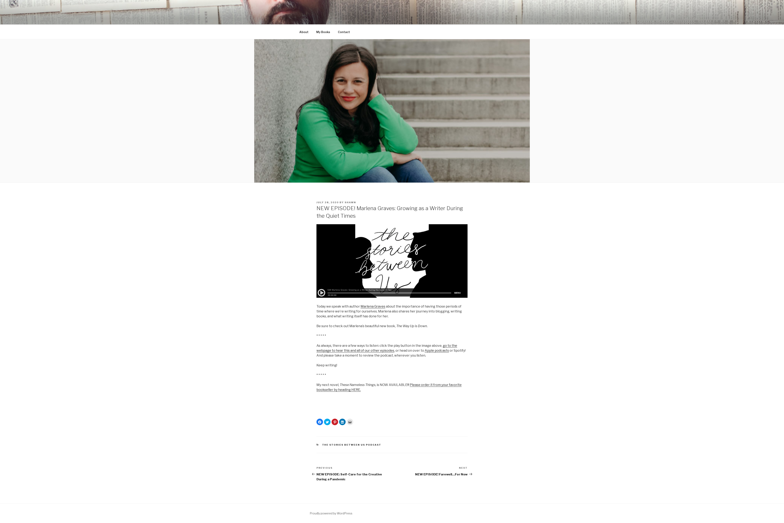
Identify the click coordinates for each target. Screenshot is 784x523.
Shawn (350, 202)
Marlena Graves (373, 306)
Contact (344, 32)
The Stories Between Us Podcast (351, 444)
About (303, 32)
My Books (323, 32)
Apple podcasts (437, 350)
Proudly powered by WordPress (331, 513)
